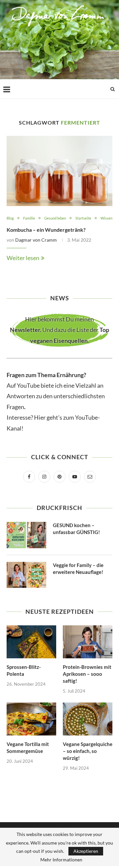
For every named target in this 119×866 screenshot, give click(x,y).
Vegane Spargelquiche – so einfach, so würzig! (87, 751)
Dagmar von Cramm (36, 240)
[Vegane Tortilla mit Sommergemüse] (31, 718)
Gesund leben (55, 218)
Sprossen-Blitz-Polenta (24, 670)
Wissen (106, 218)
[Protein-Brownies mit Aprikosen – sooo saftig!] (87, 641)
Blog (10, 218)
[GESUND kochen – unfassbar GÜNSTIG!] (26, 535)
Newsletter (25, 329)
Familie (29, 218)
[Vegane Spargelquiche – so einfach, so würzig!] (87, 718)
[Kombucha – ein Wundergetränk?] (59, 171)
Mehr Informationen (61, 859)
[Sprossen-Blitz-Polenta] (31, 641)
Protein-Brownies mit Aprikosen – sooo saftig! (87, 674)
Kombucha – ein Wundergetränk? (46, 229)
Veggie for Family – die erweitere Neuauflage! (78, 568)
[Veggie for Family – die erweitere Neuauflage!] (26, 575)
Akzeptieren (85, 851)
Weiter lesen (23, 257)
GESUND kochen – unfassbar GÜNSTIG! (76, 528)
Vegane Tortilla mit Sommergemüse (28, 747)
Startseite (83, 218)
